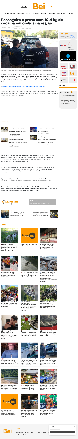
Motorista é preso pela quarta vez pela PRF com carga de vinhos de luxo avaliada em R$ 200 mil (47, 139)
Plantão (71, 13)
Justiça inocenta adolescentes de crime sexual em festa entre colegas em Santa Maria (8, 412)
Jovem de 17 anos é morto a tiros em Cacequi (29, 245)
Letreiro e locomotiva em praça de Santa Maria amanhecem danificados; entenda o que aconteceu (28, 333)
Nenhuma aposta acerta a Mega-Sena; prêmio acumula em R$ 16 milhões (68, 102)
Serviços (21, 13)
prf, (42, 203)
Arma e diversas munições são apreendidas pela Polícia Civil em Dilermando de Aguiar (17, 131)
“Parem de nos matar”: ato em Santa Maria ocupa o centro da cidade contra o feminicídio (9, 304)
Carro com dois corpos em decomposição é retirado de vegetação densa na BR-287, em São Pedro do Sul (48, 304)
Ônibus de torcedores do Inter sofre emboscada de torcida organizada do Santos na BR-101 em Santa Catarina (29, 307)
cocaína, (36, 201)
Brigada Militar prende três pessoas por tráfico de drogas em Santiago (18, 142)
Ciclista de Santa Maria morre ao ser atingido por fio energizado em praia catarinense (9, 274)
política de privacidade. (55, 429)
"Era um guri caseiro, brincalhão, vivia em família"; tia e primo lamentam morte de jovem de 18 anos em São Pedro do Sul (9, 334)
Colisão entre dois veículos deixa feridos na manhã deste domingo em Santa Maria (48, 387)
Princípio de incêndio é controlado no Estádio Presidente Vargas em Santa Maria (47, 246)
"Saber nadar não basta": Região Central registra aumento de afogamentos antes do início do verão (9, 387)
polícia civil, (46, 203)
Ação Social (61, 13)
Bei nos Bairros (9, 13)
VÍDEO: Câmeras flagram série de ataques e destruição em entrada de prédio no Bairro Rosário (29, 275)
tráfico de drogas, (35, 203)
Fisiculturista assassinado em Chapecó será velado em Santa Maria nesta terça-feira (48, 412)
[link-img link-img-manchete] (4, 129)
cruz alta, (42, 201)
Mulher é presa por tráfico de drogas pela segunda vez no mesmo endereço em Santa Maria (28, 387)
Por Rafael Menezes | (7, 27)
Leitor (28, 13)
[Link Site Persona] (64, 80)
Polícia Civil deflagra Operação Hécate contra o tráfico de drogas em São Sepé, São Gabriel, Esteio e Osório (48, 361)
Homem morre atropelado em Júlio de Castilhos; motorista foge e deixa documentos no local (9, 361)
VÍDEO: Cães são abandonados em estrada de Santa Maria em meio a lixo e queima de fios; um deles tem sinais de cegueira (9, 248)
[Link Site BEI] (73, 73)
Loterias (36, 13)
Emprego (52, 13)
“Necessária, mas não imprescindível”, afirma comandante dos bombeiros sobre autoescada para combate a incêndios (48, 277)
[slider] (66, 59)
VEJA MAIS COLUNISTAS (69, 106)
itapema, (48, 201)
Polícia (43, 13)
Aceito (62, 432)
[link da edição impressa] (73, 37)
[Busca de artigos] (51, 6)
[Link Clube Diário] (73, 80)
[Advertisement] (29, 108)
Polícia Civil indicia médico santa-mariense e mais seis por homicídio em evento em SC (48, 333)
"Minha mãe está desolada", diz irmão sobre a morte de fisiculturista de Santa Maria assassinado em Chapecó (29, 413)
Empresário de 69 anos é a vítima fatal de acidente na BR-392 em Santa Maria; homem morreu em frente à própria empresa (29, 361)
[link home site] (39, 6)
